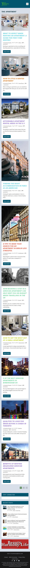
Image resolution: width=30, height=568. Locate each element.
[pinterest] (16, 560)
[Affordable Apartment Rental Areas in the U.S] (15, 109)
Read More (7, 51)
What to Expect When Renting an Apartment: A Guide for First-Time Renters (15, 36)
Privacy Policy (21, 557)
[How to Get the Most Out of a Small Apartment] (15, 325)
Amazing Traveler (7, 42)
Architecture (20, 253)
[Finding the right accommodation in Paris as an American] (15, 161)
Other (20, 42)
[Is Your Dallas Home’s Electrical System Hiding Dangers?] (5, 515)
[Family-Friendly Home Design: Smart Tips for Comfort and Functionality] (5, 534)
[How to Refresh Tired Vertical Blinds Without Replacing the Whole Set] (5, 521)
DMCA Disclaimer (13, 557)
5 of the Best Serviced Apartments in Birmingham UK (13, 380)
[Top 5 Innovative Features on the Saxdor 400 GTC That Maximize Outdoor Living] (5, 507)
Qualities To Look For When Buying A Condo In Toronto (14, 423)
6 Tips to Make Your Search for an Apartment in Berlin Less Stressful (15, 247)
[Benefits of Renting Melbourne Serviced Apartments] (15, 452)
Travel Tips (18, 510)
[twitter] (14, 560)
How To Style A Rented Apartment (13, 79)
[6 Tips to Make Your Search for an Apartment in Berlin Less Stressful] (15, 223)
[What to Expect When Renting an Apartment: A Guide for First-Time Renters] (15, 22)
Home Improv (21, 342)
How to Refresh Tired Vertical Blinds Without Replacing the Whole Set (16, 521)
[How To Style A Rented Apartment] (15, 66)
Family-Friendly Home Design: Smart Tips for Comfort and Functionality (16, 534)
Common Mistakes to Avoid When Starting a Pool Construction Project (16, 527)
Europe (19, 300)
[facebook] (12, 560)
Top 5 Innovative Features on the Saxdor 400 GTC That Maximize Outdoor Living (15, 508)
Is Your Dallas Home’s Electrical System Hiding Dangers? (17, 514)
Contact (6, 557)
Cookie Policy (15, 559)
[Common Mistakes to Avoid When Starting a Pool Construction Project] (5, 528)
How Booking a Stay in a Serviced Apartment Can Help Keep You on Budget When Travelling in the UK (15, 293)
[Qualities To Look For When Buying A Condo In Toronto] (15, 410)
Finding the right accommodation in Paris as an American (15, 185)
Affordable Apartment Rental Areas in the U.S (14, 122)
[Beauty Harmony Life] (15, 548)
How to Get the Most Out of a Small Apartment (15, 339)
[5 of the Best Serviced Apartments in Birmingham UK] (15, 367)
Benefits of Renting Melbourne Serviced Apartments (12, 466)
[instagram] (19, 560)
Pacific (18, 470)
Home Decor (21, 83)
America (20, 126)
